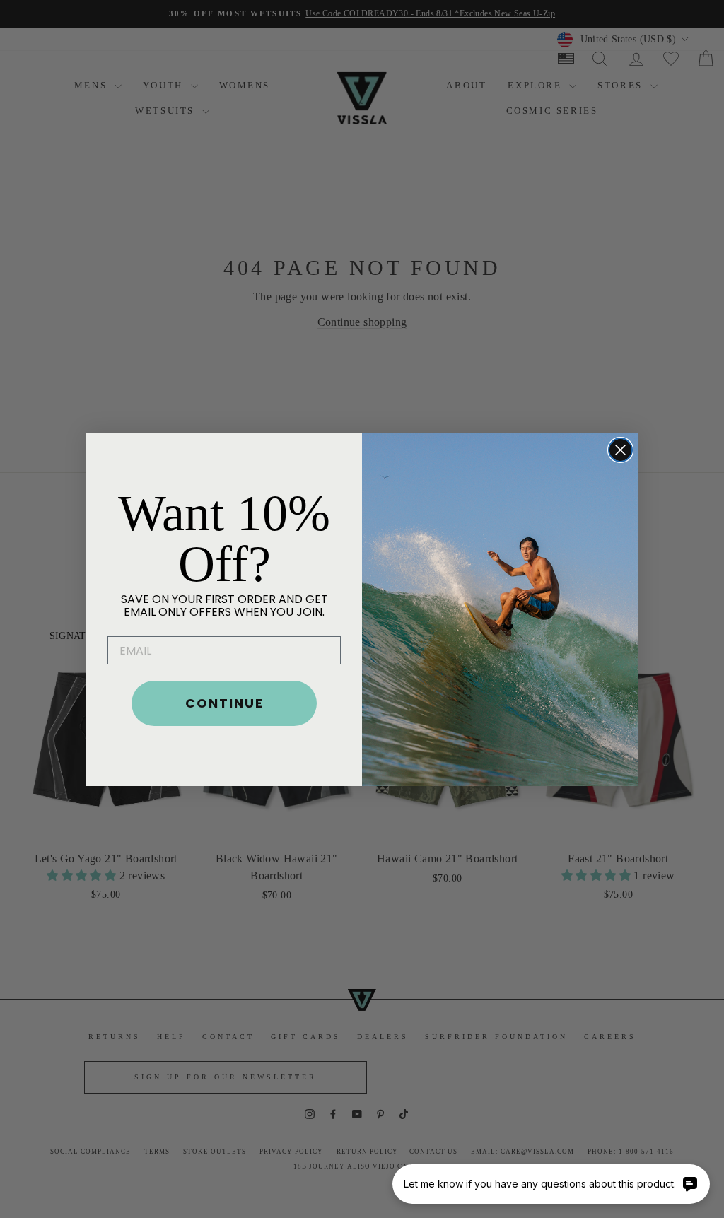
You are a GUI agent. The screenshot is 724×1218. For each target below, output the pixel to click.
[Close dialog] (620, 450)
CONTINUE (224, 703)
